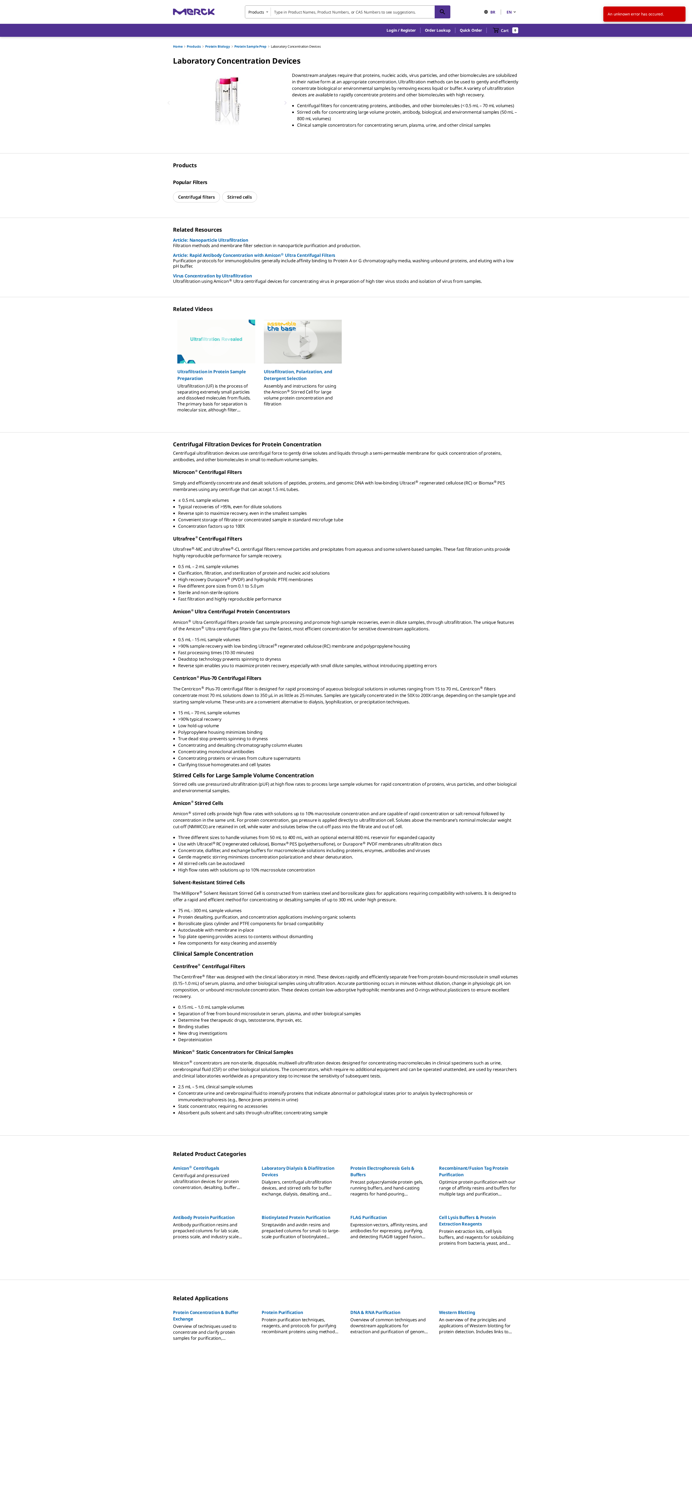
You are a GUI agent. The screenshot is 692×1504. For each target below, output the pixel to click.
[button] (401, 30)
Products (194, 46)
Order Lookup (438, 30)
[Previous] (168, 103)
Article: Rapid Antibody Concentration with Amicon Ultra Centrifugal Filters (254, 255)
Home (177, 46)
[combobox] (347, 11)
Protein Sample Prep (250, 46)
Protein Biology (217, 46)
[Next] (285, 103)
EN (509, 12)
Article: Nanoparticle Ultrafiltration (210, 240)
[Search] (442, 11)
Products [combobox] (256, 12)
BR (492, 12)
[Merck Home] (194, 12)
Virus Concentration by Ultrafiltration (212, 275)
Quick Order (471, 30)
